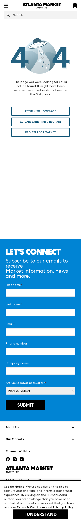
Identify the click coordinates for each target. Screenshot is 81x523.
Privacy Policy (63, 507)
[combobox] (40, 15)
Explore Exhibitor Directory (40, 121)
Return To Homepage (40, 111)
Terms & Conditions (31, 507)
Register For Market (40, 132)
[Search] (8, 15)
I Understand (40, 514)
